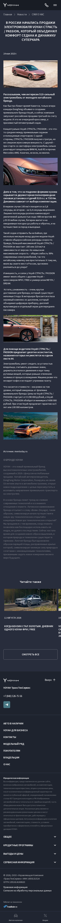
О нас (6, 764)
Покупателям (11, 750)
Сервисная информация (18, 862)
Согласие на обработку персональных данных (27, 890)
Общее (7, 836)
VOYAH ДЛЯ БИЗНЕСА (15, 730)
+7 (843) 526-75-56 (12, 696)
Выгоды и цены (13, 853)
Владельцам (11, 757)
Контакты (9, 737)
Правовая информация (15, 887)
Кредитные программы (18, 845)
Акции (45, 920)
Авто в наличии (13, 723)
